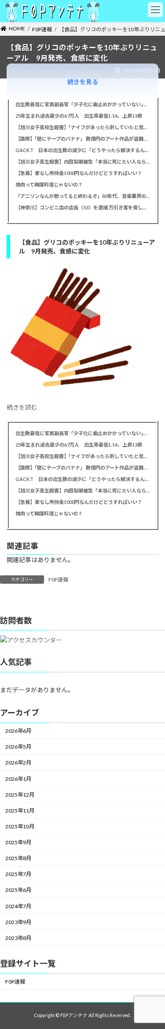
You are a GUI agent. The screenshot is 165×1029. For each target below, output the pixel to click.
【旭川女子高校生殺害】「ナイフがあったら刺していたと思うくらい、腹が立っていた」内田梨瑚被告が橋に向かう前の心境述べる (82, 127)
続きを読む (22, 407)
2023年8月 (18, 938)
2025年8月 (18, 858)
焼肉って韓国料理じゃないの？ (49, 184)
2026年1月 (18, 778)
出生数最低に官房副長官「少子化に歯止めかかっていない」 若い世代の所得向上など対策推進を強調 (82, 104)
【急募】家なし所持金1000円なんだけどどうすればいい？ (78, 173)
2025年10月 (19, 826)
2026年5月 (18, 746)
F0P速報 (58, 579)
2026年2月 (18, 763)
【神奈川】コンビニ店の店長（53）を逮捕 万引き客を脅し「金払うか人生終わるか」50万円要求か (82, 207)
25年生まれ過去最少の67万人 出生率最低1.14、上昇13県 (78, 116)
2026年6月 (18, 730)
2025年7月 (18, 874)
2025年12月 (19, 794)
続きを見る (82, 82)
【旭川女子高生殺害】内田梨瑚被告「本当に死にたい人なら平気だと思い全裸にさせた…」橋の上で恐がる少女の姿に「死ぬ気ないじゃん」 (82, 161)
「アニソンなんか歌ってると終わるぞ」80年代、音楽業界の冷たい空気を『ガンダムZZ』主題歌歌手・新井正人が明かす (82, 196)
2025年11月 (19, 810)
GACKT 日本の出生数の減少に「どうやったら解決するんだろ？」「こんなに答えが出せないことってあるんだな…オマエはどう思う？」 (82, 150)
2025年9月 (18, 842)
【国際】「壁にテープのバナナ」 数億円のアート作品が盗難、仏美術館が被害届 (82, 139)
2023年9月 (18, 922)
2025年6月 (18, 890)
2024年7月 (18, 906)
